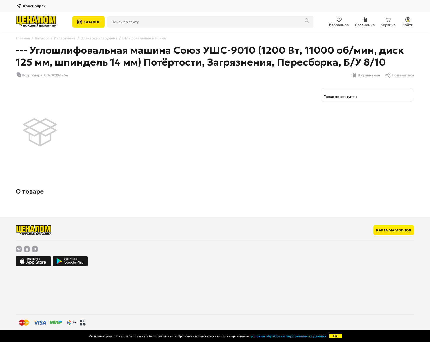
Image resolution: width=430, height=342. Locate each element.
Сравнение (365, 25)
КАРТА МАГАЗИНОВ (393, 230)
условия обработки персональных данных (288, 336)
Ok (335, 336)
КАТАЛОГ (91, 22)
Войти (407, 25)
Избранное (339, 25)
